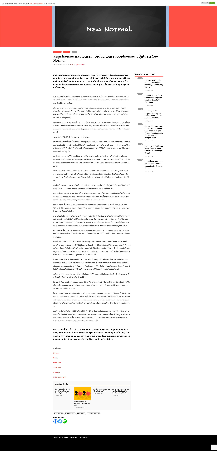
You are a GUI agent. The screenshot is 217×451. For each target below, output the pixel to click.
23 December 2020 (80, 407)
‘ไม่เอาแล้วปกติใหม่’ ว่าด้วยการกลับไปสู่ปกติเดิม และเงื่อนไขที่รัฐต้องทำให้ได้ (62, 391)
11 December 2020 (98, 393)
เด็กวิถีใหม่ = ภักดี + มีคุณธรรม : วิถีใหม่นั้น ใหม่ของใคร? (101, 390)
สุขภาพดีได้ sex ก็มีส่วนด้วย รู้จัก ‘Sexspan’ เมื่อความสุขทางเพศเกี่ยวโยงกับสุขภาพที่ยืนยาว (153, 165)
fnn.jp (55, 357)
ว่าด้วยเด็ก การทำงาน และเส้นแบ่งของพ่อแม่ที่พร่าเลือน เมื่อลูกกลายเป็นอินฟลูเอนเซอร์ (154, 83)
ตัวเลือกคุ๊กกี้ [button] (205, 3)
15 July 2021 (59, 395)
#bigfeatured (58, 413)
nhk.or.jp (56, 372)
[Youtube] (155, 437)
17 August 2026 (149, 121)
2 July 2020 (116, 395)
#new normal (81, 413)
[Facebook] (55, 421)
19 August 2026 (149, 141)
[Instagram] (152, 437)
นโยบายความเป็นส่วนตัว (82, 437)
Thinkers (57, 52)
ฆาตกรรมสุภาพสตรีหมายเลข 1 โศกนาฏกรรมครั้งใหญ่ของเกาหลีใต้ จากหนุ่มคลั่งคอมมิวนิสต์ (153, 114)
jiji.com (55, 353)
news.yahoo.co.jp (59, 377)
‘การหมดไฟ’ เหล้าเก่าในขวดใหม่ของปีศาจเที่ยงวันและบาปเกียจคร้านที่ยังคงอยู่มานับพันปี (154, 149)
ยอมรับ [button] (212, 3)
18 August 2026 (149, 90)
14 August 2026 (149, 171)
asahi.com (57, 362)
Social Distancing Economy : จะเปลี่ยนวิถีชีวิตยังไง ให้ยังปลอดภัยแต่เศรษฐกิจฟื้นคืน (120, 391)
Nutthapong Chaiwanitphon (77, 64)
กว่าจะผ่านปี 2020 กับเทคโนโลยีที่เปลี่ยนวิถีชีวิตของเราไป (82, 403)
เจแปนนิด (66, 52)
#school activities (93, 413)
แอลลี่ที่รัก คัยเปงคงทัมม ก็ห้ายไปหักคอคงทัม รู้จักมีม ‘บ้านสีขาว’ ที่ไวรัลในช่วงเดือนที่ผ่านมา (153, 99)
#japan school (70, 413)
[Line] (65, 421)
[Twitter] (60, 421)
